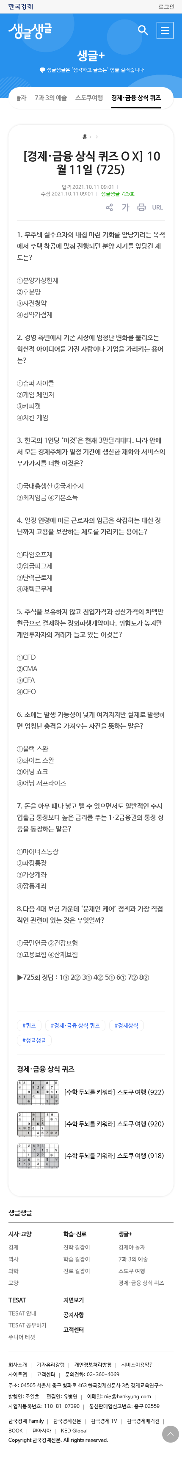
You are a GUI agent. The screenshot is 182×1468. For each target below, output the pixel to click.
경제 (13, 1248)
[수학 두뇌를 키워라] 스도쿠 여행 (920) (114, 1124)
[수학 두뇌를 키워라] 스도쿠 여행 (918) (114, 1156)
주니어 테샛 (21, 1337)
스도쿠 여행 (132, 1271)
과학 (13, 1271)
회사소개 (17, 1365)
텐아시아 (42, 1431)
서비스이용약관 (137, 1365)
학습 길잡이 (76, 1259)
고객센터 (46, 1375)
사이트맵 (17, 1375)
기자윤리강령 (51, 1365)
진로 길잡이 (76, 1271)
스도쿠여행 (89, 97)
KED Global (74, 1431)
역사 (13, 1259)
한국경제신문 (67, 1421)
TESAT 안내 (22, 1314)
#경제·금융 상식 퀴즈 (75, 1026)
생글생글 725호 (118, 194)
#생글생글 (34, 1041)
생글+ (91, 56)
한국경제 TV (104, 1421)
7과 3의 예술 (51, 97)
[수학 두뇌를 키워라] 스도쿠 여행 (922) (114, 1092)
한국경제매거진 (143, 1421)
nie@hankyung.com (127, 1397)
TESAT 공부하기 (27, 1325)
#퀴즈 (29, 1026)
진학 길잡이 (76, 1248)
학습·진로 (74, 1234)
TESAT (17, 1300)
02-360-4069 (103, 1375)
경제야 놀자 (132, 1248)
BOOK (15, 1431)
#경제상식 (126, 1026)
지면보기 (73, 1300)
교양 (13, 1283)
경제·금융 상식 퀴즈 (136, 98)
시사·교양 (19, 1234)
